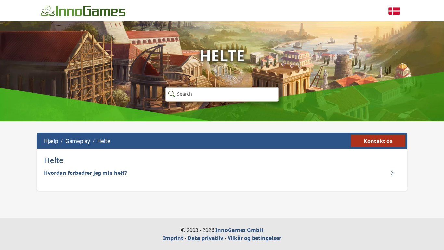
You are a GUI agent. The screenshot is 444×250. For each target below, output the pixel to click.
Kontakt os (378, 141)
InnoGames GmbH (239, 230)
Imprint (173, 238)
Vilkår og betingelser (254, 238)
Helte (103, 141)
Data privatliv (205, 238)
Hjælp (51, 141)
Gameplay (77, 141)
